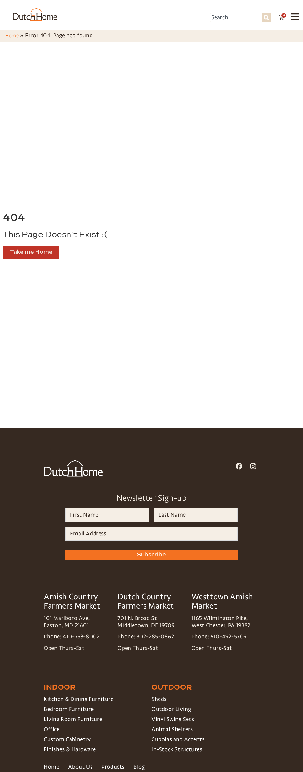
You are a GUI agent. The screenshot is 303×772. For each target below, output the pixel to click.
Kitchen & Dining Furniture (79, 699)
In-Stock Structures (177, 749)
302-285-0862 (155, 636)
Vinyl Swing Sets (173, 719)
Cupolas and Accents (178, 739)
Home (12, 36)
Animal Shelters (172, 729)
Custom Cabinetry (67, 739)
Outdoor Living (171, 709)
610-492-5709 (228, 636)
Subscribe (151, 555)
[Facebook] (239, 466)
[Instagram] (253, 466)
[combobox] (236, 17)
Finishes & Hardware (70, 749)
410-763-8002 (81, 636)
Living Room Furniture (73, 719)
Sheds (159, 699)
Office (52, 729)
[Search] (266, 17)
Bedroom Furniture (69, 709)
